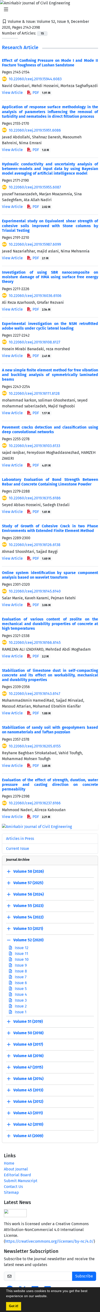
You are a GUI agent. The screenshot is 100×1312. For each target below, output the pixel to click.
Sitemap (11, 1192)
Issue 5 (20, 988)
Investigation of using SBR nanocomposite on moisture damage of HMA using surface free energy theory (50, 277)
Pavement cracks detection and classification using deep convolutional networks (50, 429)
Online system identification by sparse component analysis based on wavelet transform (50, 575)
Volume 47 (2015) (28, 1067)
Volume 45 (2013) (28, 1090)
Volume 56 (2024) (28, 894)
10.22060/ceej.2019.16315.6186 (35, 498)
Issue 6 (20, 982)
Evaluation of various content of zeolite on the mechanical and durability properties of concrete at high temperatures (50, 624)
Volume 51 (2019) (28, 1021)
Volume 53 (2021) (28, 928)
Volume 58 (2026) (28, 871)
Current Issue (17, 848)
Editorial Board (17, 1175)
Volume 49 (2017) (28, 1044)
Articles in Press (20, 838)
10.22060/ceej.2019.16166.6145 (35, 642)
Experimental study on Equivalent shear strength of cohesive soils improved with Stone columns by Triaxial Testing (50, 226)
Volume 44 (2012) (28, 1101)
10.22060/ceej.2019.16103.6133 (34, 445)
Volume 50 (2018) (28, 1033)
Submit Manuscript (20, 1180)
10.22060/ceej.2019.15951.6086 (35, 130)
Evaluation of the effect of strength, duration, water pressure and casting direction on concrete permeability (50, 784)
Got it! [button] (13, 1306)
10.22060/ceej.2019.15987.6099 (35, 244)
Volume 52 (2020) (28, 940)
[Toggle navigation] (48, 9)
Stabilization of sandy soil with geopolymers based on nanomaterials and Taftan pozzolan (50, 729)
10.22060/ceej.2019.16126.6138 (34, 544)
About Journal (16, 1169)
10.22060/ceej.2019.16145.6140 (35, 591)
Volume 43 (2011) (28, 1113)
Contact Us (13, 1186)
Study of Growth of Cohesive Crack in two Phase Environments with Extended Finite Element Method (50, 528)
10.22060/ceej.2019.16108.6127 (34, 342)
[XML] (44, 27)
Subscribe (84, 1276)
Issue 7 (20, 977)
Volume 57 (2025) (28, 883)
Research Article (20, 47)
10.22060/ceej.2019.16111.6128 (34, 393)
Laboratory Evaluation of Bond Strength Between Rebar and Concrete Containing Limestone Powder (50, 481)
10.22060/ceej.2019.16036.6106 (35, 295)
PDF (41, 92)
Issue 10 (21, 959)
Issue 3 (20, 1000)
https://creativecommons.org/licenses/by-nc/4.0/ (49, 1241)
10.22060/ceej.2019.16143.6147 (34, 693)
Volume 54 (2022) (28, 917)
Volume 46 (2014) (28, 1078)
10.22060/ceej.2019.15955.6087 (35, 187)
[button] (49, 1296)
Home (9, 1163)
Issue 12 (21, 947)
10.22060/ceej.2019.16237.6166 (35, 803)
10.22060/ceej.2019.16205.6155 (35, 746)
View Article (12, 92)
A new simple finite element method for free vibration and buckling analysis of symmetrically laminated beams (50, 375)
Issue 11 (21, 953)
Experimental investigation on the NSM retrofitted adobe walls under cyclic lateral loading (50, 326)
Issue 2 (20, 1006)
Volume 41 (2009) (28, 1135)
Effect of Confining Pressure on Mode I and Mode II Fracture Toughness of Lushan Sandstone (50, 62)
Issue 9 (20, 965)
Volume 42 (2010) (28, 1124)
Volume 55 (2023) (28, 905)
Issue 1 (20, 1012)
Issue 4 (20, 994)
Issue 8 (20, 971)
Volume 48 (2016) (28, 1055)
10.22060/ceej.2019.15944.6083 (35, 79)
